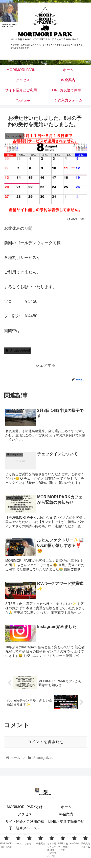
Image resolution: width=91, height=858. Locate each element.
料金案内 (66, 814)
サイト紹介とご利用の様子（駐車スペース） (24, 824)
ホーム (66, 807)
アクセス (25, 814)
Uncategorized (20, 350)
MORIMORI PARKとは (25, 807)
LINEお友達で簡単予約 (66, 821)
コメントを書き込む (45, 742)
